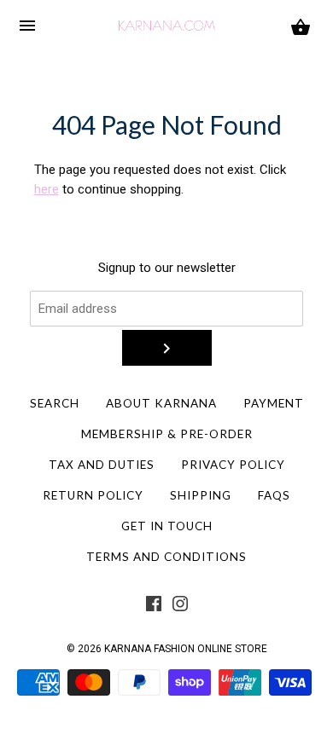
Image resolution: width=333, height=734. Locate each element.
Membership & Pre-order (167, 434)
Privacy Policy (233, 464)
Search (54, 403)
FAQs (274, 495)
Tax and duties (102, 464)
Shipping (200, 495)
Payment (273, 403)
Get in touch (167, 526)
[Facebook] (153, 607)
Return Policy (93, 495)
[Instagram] (180, 607)
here (46, 189)
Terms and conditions (166, 557)
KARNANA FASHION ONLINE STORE (185, 649)
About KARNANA (161, 403)
